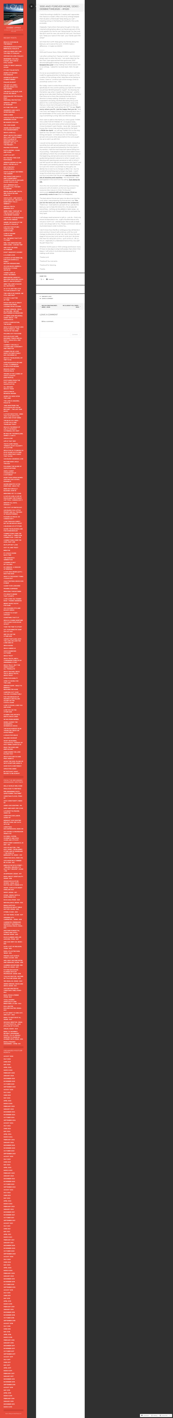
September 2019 (9, 1287)
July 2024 (7, 1126)
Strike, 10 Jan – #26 (11, 912)
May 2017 (7, 1365)
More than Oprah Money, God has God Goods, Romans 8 (13, 479)
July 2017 (7, 1359)
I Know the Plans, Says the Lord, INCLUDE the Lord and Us (12, 641)
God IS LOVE (8, 438)
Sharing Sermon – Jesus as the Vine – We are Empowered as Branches (13, 311)
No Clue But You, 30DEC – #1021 (71, 306)
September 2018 (9, 1320)
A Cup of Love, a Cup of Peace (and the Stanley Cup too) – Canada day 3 (13, 498)
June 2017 (7, 1362)
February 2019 (9, 1306)
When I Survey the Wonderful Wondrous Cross (10, 724)
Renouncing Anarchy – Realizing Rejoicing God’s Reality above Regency (13, 279)
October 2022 (9, 1184)
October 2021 (9, 1217)
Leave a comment (47, 298)
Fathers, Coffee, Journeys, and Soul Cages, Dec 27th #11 (11, 838)
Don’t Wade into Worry (13, 252)
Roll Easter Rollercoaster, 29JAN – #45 (13, 1008)
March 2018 (8, 1337)
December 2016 (9, 1379)
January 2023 (9, 1176)
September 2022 (9, 1187)
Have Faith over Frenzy (13, 766)
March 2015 (8, 1407)
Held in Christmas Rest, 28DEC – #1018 (49, 306)
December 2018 (9, 1312)
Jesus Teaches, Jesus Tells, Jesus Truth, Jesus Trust (12, 673)
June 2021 (7, 1229)
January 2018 (9, 1343)
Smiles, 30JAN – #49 (11, 1029)
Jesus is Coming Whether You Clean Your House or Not (13, 622)
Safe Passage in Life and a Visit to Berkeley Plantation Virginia (13, 364)
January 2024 (9, 1142)
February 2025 (9, 1106)
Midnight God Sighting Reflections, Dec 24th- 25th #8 (12, 822)
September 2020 (10, 1254)
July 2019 (7, 1293)
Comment (75, 334)
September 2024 (10, 1120)
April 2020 (7, 1268)
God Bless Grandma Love (13, 459)
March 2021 (8, 1237)
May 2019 (7, 1298)
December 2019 (9, 1279)
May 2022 (7, 1198)
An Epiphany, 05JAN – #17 (13, 874)
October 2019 (9, 1284)
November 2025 (9, 1081)
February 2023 (9, 1173)
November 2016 (9, 1382)
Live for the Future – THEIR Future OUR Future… (12, 229)
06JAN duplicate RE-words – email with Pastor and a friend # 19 (13, 883)
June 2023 (7, 1162)
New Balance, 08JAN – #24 (13, 902)
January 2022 (9, 1209)
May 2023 (7, 1165)
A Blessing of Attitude (13, 526)
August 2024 (8, 1123)
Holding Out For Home (12, 333)
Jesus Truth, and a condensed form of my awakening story (13, 660)
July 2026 (7, 1059)
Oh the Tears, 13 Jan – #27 (13, 915)
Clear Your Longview (12, 586)
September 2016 (9, 1384)
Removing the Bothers (12, 591)
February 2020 (9, 1273)
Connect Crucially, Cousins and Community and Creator (13, 346)
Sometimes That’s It (11, 617)
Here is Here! (8, 115)
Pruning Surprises (11, 588)
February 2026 (9, 1073)
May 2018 (7, 1332)
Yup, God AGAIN (9, 125)
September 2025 (9, 1087)
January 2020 (9, 1276)
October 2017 (9, 1351)
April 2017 (7, 1368)
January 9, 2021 (46, 296)
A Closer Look (9, 255)
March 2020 (8, 1270)
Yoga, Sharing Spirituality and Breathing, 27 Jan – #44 (12, 1001)
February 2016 (9, 1398)
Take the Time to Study (13, 627)
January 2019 (9, 1309)
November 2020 (9, 1248)
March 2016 (8, 1396)
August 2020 (8, 1256)
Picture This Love (10, 107)
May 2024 (7, 1131)
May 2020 (7, 1265)
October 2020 (9, 1251)
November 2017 (9, 1348)
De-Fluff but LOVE (11, 545)
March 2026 (8, 1070)
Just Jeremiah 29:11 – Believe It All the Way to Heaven (12, 187)
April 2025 (7, 1101)
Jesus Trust (8, 656)
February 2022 (9, 1206)
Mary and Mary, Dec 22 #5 (13, 808)
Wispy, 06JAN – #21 (10, 892)
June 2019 (7, 1295)
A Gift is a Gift (9, 155)
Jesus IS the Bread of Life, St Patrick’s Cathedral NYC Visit (12, 429)
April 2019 (7, 1301)
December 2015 (9, 1404)
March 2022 (8, 1204)
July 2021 (7, 1226)
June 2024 (7, 1128)
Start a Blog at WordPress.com (13, 1413)
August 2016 (8, 1387)
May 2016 (7, 1390)
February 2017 (9, 1373)
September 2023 (9, 1153)
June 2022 (7, 1195)
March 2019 (8, 1304)
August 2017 (8, 1357)
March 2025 (8, 1103)
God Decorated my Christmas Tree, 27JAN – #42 (13, 990)
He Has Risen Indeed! (11, 719)
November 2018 (9, 1315)
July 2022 (7, 1192)
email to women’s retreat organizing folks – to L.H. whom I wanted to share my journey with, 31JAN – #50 (13, 1035)
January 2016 (9, 1401)
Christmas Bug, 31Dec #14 (13, 858)
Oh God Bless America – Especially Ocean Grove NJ (13, 268)
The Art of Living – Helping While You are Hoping (11, 87)
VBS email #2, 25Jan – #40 (13, 981)
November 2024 (9, 1114)
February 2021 (9, 1240)
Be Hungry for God (11, 122)
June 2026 (7, 1062)
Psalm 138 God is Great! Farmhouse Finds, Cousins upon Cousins (13, 304)
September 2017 (9, 1354)
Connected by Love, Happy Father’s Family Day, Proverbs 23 (12, 353)
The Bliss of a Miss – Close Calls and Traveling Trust (11, 422)
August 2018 (8, 1323)
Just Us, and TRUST (11, 547)
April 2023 (7, 1167)
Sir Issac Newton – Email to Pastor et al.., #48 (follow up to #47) (13, 1024)
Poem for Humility (11, 678)
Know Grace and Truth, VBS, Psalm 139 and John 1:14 (13, 193)
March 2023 (8, 1170)
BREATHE (7, 550)
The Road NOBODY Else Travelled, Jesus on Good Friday (12, 730)
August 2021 (8, 1223)
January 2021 (8, 1242)
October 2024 (9, 1117)
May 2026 (7, 1064)
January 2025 (9, 1109)
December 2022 (9, 1178)
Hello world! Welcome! (13, 786)
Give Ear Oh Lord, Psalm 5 (13, 56)
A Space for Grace (11, 735)
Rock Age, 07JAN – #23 (12, 900)
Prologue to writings (12, 789)
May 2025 (7, 1098)
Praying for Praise (11, 147)
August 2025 (8, 1089)
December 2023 (9, 1145)
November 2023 (9, 1148)
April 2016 (7, 1393)
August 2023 (8, 1156)
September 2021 (9, 1220)
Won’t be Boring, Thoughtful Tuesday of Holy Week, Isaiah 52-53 (13, 742)
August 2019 (8, 1290)
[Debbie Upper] (13, 14)
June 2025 (7, 1095)
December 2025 (9, 1078)
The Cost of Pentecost (13, 507)
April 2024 (7, 1134)
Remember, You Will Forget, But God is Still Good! (11, 60)
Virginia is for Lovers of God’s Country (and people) (13, 375)
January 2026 (9, 1076)
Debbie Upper (13, 28)
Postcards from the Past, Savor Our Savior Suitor (12, 382)
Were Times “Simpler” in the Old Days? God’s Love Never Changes (13, 213)
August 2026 (8, 1056)
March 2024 (8, 1137)
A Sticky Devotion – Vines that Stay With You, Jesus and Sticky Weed (13, 416)
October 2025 (9, 1084)
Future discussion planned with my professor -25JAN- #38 (12, 971)
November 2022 (9, 1181)
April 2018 (7, 1334)
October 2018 (9, 1318)
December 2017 (9, 1345)
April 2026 (7, 1067)
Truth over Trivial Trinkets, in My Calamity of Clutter (13, 445)
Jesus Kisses (8, 645)
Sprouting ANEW (10, 769)
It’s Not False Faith (11, 70)
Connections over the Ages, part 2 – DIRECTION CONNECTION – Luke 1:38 (13, 535)
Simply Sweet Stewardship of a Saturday (10, 473)
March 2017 (8, 1370)
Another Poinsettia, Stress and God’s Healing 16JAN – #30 (12, 932)
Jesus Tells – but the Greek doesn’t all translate (12, 667)
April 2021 (7, 1234)
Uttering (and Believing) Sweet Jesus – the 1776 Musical (13, 317)
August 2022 (8, 1190)
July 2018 (7, 1326)
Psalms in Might (10, 82)
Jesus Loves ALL (10, 132)
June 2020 (7, 1262)
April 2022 (7, 1201)
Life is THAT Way (10, 441)
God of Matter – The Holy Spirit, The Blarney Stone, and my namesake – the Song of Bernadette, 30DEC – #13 (13, 851)
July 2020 (7, 1259)
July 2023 (7, 1159)
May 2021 (7, 1231)
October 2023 (9, 1151)
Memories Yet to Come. (12, 493)
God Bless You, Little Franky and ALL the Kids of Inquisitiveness (13, 512)
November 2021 (9, 1215)
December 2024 (9, 1112)
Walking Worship (10, 738)
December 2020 (9, 1245)
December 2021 (9, 1212)
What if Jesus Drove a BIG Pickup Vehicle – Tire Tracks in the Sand (13, 329)
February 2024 (9, 1140)
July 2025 (7, 1092)
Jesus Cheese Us (10, 648)
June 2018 (7, 1329)
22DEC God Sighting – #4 (13, 805)
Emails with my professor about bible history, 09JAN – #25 (13, 907)
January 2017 (9, 1376)
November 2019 (9, 1281)
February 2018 (9, 1340)
